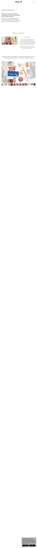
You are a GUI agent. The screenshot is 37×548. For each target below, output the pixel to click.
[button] (2, 2)
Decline (25, 545)
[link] (18, 2)
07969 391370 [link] (10, 10)
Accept (32, 545)
